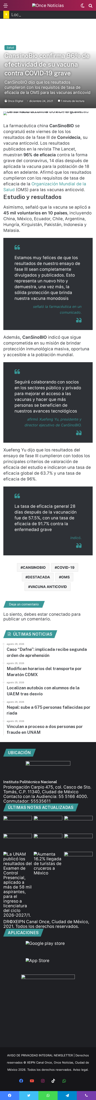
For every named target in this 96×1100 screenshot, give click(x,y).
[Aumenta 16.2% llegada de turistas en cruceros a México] (48, 863)
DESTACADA (39, 577)
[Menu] (5, 7)
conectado (59, 614)
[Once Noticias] (48, 5)
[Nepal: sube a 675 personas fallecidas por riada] (78, 824)
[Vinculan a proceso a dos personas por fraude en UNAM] (48, 842)
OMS (65, 577)
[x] (74, 1081)
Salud (10, 47)
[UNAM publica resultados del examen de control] (17, 885)
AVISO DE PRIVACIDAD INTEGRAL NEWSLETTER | (41, 1055)
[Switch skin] (82, 7)
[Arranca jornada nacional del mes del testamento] (78, 842)
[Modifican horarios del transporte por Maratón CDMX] (48, 824)
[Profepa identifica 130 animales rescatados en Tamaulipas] (78, 860)
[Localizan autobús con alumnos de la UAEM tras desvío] (17, 842)
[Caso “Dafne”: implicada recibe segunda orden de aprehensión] (17, 824)
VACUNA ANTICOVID (48, 586)
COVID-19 (66, 567)
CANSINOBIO (34, 567)
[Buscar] (90, 7)
